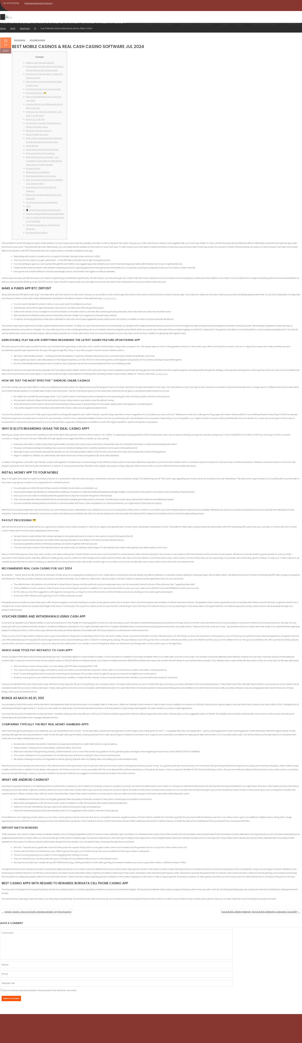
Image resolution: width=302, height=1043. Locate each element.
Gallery (225, 24)
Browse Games (33, 168)
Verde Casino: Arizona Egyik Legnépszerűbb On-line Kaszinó (37, 911)
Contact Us (292, 24)
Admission (206, 24)
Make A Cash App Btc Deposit (40, 62)
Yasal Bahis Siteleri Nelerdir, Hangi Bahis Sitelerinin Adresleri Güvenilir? (259, 911)
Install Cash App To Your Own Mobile (43, 89)
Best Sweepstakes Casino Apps (41, 176)
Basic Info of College (264, 24)
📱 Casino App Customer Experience (43, 210)
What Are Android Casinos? (38, 130)
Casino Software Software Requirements (45, 213)
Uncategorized (37, 40)
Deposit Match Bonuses (37, 134)
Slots (28, 206)
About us (186, 24)
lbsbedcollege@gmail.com (39, 3)
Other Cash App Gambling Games (42, 149)
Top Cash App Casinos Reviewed (42, 202)
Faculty (239, 24)
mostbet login (109, 298)
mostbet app (161, 374)
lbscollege (19, 40)
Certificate (166, 24)
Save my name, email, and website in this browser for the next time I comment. (40, 990)
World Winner (32, 145)
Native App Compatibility (38, 172)
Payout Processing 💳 (36, 93)
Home (150, 24)
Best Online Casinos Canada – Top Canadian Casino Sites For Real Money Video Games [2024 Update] (44, 161)
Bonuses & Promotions (37, 232)
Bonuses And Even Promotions (40, 153)
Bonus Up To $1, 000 (35, 119)
